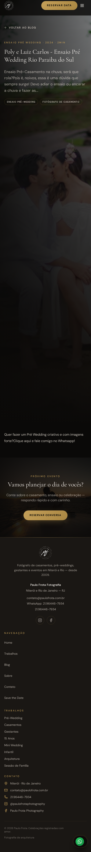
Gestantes (11, 731)
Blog (7, 665)
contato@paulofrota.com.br (46, 598)
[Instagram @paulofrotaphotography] (40, 620)
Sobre (8, 676)
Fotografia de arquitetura (19, 837)
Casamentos (12, 725)
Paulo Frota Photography (27, 810)
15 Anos (9, 738)
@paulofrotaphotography (27, 804)
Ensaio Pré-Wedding (21, 101)
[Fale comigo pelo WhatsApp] (80, 841)
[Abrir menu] (82, 5)
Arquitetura (12, 759)
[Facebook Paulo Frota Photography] (51, 620)
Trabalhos (11, 654)
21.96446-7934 (45, 609)
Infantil (8, 752)
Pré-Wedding (13, 718)
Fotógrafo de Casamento (61, 101)
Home (8, 642)
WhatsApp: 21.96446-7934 (45, 603)
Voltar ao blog (22, 27)
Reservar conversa (45, 515)
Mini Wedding (13, 745)
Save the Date (13, 698)
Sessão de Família (16, 765)
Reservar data (59, 5)
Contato (9, 687)
